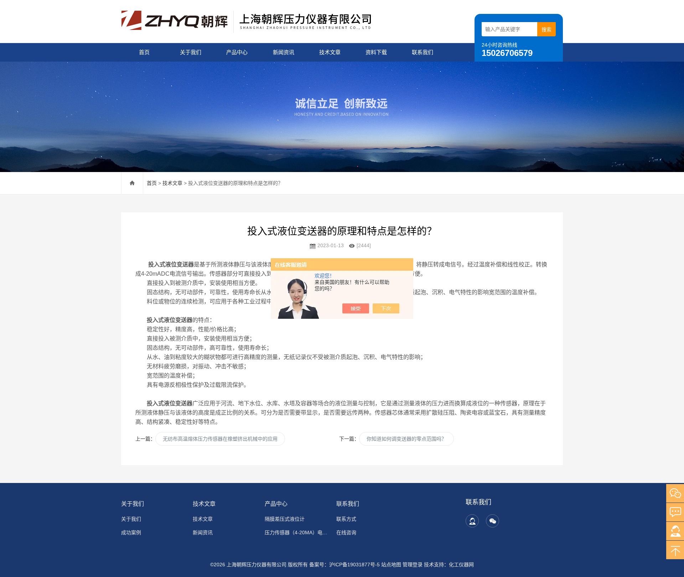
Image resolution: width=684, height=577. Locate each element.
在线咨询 (346, 532)
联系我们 (422, 52)
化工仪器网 (461, 564)
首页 (144, 52)
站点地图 (391, 564)
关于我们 (190, 52)
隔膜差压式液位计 (285, 519)
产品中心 (237, 52)
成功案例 (131, 532)
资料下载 (376, 52)
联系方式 (346, 519)
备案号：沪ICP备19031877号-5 (344, 564)
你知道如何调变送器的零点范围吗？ (406, 439)
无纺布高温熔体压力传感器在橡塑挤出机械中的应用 (220, 439)
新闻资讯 (283, 52)
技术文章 (330, 52)
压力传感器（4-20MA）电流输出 (296, 532)
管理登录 (413, 564)
